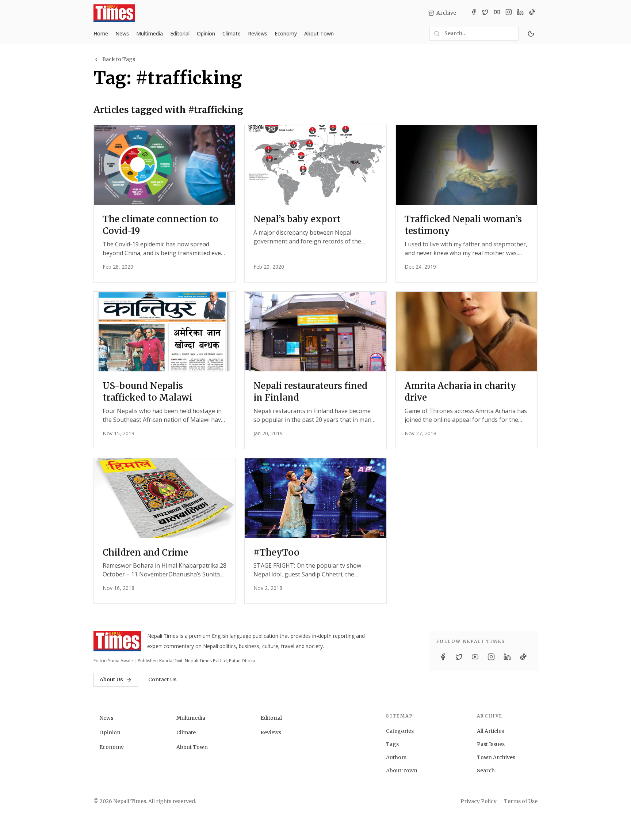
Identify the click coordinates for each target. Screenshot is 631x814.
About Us (111, 679)
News (122, 33)
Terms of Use (521, 801)
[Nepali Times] (117, 641)
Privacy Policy (478, 801)
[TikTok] (532, 13)
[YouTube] (497, 13)
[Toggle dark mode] (531, 33)
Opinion (206, 33)
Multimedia (149, 33)
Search (486, 770)
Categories (400, 731)
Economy (286, 33)
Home (100, 33)
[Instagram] (508, 13)
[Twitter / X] (485, 13)
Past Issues (491, 744)
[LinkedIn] (520, 13)
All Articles (490, 731)
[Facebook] (473, 13)
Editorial (180, 33)
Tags (392, 744)
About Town (319, 33)
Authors (396, 757)
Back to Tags (118, 59)
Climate (231, 33)
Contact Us (162, 679)
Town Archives (496, 757)
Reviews (257, 33)
